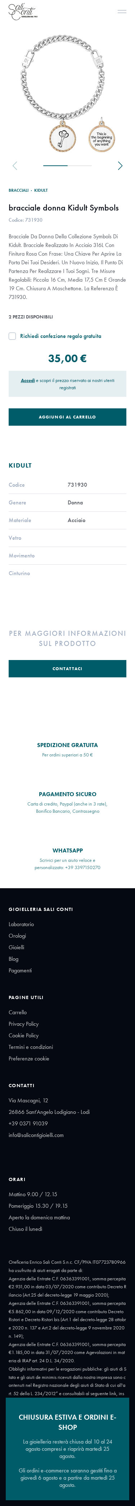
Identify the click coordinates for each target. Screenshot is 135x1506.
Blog (13, 959)
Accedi (28, 380)
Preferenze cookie (29, 1058)
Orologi (17, 935)
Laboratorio (21, 924)
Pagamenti (20, 970)
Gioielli (16, 947)
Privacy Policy (24, 1024)
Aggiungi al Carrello (67, 417)
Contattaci (68, 669)
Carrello (18, 1012)
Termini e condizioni (31, 1047)
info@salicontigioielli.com (36, 1135)
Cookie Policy (24, 1035)
